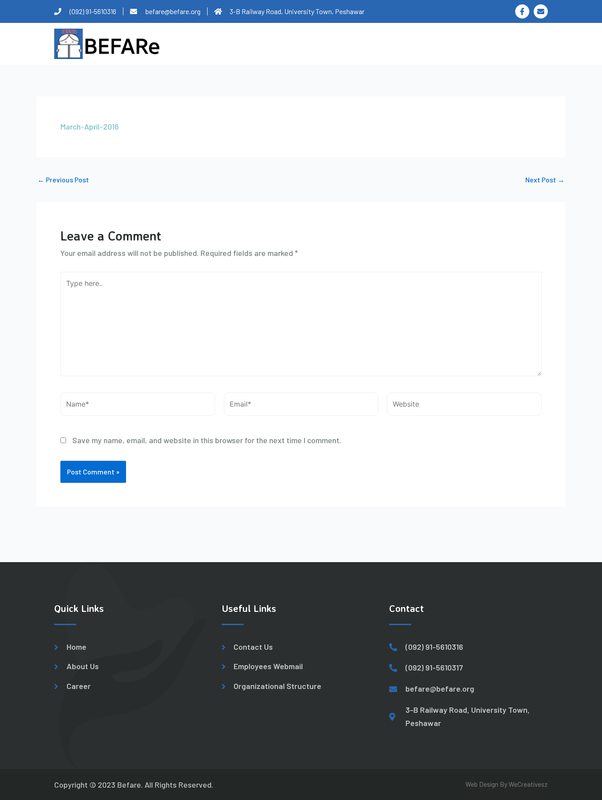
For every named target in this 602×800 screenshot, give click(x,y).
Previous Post (63, 179)
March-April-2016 (89, 126)
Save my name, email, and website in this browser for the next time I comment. (206, 440)
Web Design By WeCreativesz (506, 784)
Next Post (545, 179)
